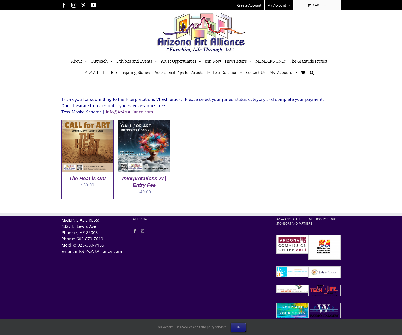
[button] (312, 72)
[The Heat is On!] (87, 123)
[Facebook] (135, 231)
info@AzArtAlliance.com (129, 112)
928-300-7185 (90, 245)
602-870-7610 (90, 239)
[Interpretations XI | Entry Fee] (144, 123)
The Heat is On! (87, 178)
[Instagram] (142, 231)
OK (238, 327)
